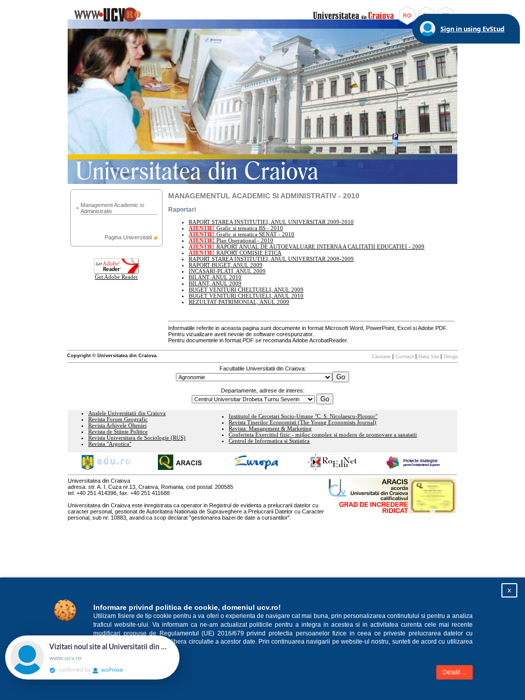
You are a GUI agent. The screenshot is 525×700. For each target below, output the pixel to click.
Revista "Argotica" (109, 444)
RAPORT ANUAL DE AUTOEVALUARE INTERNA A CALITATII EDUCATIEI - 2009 (307, 247)
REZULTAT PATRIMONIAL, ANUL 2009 (239, 302)
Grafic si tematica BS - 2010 (236, 228)
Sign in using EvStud (472, 28)
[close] (179, 640)
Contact (404, 356)
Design (450, 356)
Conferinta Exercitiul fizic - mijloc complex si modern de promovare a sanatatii (323, 435)
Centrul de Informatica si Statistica (269, 441)
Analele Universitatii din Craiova (127, 413)
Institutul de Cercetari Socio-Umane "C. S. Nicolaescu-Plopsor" (303, 416)
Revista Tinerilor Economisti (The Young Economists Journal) (302, 422)
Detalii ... (454, 672)
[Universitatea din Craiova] (262, 27)
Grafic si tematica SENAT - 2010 (241, 234)
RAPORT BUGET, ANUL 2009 (225, 265)
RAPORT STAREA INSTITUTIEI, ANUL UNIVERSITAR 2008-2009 (271, 259)
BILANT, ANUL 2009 (215, 283)
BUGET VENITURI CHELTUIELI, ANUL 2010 (246, 296)
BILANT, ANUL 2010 (215, 277)
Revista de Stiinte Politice (118, 432)
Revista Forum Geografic (118, 419)
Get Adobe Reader (116, 277)
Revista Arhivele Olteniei (117, 425)
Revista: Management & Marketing (270, 428)
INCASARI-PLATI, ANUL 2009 (227, 271)
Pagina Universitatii (128, 237)
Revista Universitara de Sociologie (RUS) (137, 438)
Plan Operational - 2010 (231, 240)
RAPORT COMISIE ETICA (235, 253)
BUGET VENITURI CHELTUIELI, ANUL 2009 (246, 290)
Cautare (381, 356)
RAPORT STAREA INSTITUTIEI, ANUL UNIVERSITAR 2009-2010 (271, 222)
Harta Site (428, 356)
